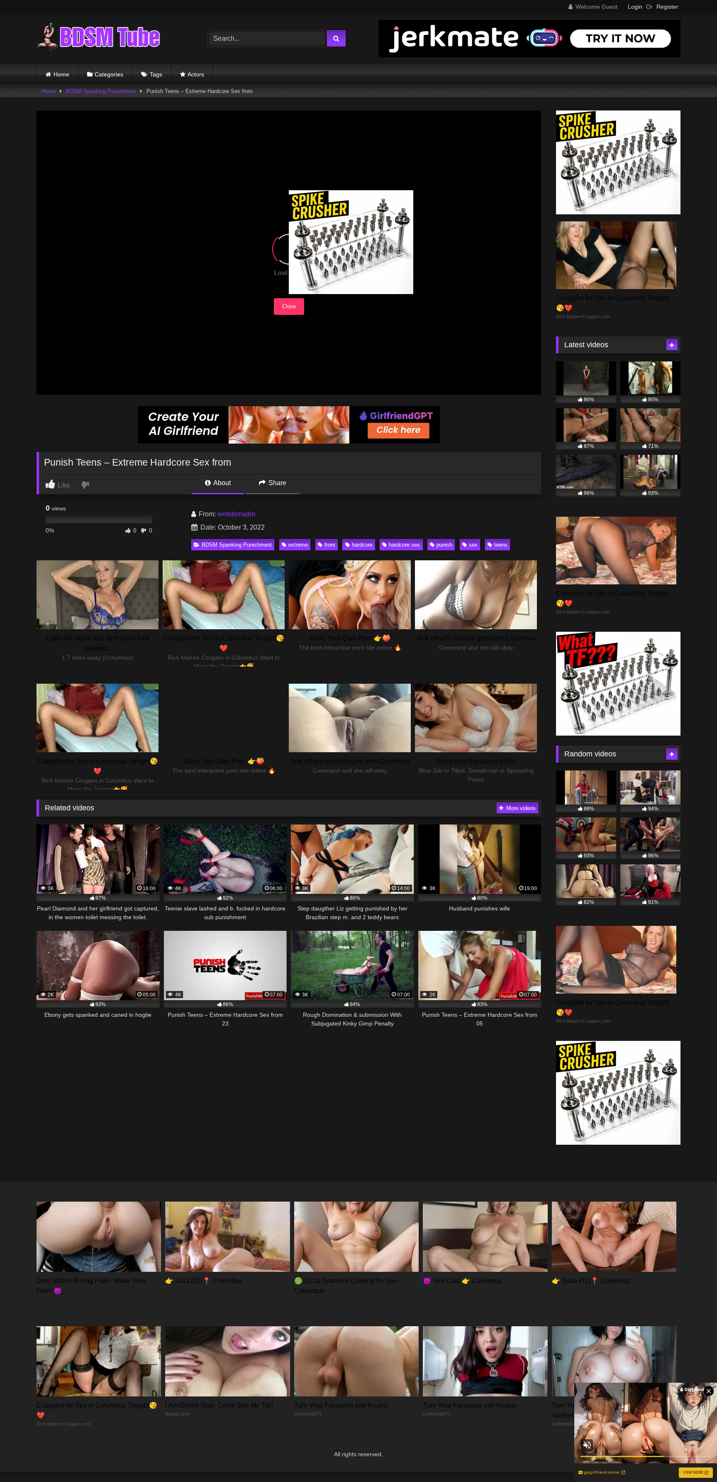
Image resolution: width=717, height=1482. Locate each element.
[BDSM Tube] (99, 38)
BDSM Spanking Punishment (101, 91)
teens (500, 545)
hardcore (362, 545)
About (221, 482)
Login (635, 6)
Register (667, 6)
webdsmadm (236, 514)
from (329, 545)
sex (473, 545)
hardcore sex (404, 545)
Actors (196, 74)
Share (276, 482)
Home (61, 74)
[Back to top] (691, 1457)
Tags (156, 74)
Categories (109, 74)
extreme (298, 545)
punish (444, 545)
